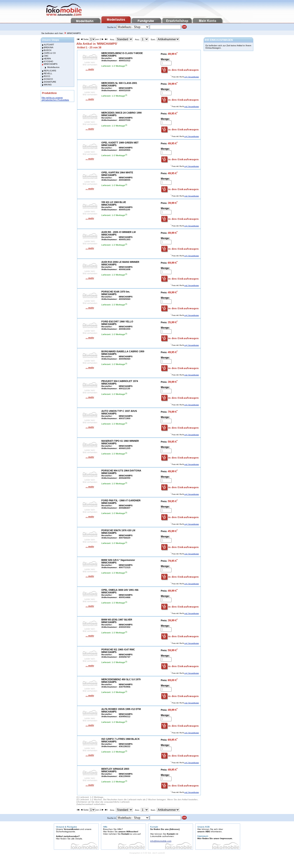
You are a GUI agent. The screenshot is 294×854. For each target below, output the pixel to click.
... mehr (90, 69)
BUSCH (47, 50)
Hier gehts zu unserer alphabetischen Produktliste (55, 98)
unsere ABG (203, 831)
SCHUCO (48, 79)
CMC (46, 56)
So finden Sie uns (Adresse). (165, 829)
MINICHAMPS (74, 33)
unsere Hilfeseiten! (128, 831)
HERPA (47, 58)
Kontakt (125, 834)
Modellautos (53, 67)
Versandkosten (71, 829)
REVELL (48, 73)
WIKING (48, 84)
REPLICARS (50, 70)
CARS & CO (50, 53)
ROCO (47, 76)
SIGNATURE (50, 82)
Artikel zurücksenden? (68, 836)
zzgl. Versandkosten (191, 77)
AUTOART (49, 44)
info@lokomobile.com (160, 841)
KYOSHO (48, 61)
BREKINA (48, 47)
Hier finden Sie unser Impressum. (215, 838)
